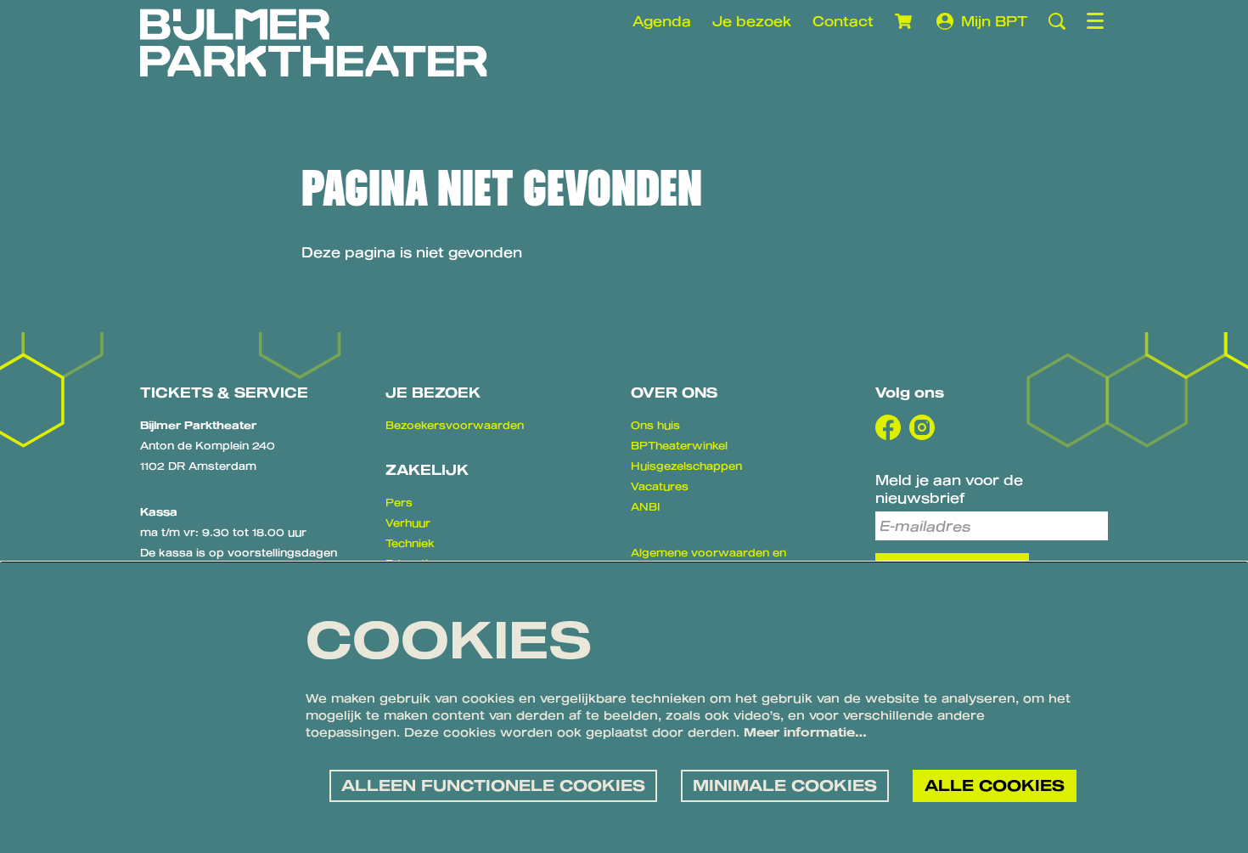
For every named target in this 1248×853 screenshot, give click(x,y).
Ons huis (655, 425)
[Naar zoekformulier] (1057, 21)
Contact (843, 21)
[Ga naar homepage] (313, 42)
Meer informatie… (805, 732)
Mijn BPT (994, 21)
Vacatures (660, 486)
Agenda (661, 21)
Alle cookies (995, 785)
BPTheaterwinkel (679, 445)
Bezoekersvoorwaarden (454, 425)
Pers (399, 502)
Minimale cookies (785, 785)
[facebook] (888, 427)
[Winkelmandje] (905, 21)
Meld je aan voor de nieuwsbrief (949, 489)
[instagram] (922, 427)
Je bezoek (751, 21)
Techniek (410, 543)
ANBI (645, 506)
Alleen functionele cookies (493, 785)
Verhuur (407, 522)
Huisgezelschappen (686, 466)
